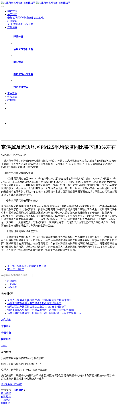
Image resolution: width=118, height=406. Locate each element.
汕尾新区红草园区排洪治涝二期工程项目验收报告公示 (36, 306)
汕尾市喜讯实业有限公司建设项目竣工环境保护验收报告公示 (40, 310)
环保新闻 (12, 280)
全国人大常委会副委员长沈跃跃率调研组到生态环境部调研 (39, 300)
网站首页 (12, 11)
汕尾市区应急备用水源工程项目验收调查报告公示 (34, 303)
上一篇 (26, 266)
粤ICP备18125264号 (11, 384)
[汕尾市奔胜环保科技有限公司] (59, 2)
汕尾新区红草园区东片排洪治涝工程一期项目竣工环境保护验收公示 (44, 313)
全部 (9, 17)
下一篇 (15, 269)
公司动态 (12, 284)
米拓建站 (19, 390)
